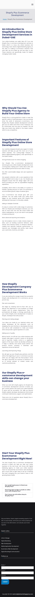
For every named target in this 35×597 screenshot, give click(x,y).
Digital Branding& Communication (10, 551)
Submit (5, 582)
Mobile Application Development (10, 546)
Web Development (6, 543)
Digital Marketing (6, 540)
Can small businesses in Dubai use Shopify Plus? (16, 485)
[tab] (17, 485)
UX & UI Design (5, 538)
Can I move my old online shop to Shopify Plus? (15, 495)
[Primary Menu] (32, 4)
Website (3, 575)
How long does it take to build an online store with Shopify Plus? (17, 490)
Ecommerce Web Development (9, 549)
